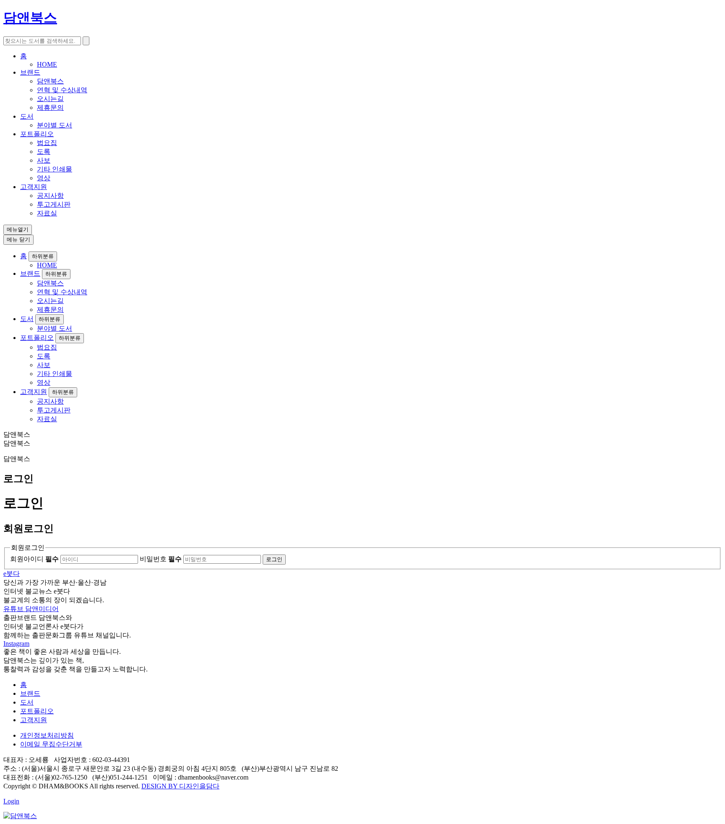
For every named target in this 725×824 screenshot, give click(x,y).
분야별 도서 (54, 125)
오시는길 (50, 98)
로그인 (274, 559)
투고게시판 (53, 204)
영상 (43, 177)
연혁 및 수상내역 (62, 89)
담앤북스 (50, 81)
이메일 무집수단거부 (51, 744)
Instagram (16, 643)
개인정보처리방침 (47, 735)
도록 (43, 151)
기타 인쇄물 (54, 169)
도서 (27, 116)
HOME (47, 64)
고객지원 (33, 186)
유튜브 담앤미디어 (31, 608)
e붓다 (11, 573)
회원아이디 (34, 558)
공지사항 (50, 195)
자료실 (47, 213)
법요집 (47, 142)
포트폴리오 (37, 133)
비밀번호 (161, 558)
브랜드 (30, 72)
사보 (43, 160)
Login (11, 801)
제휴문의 (50, 107)
